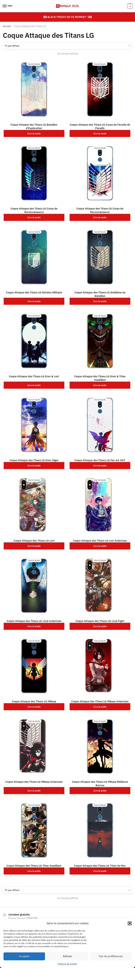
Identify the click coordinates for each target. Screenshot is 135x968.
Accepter (24, 956)
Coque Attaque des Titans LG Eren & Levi (34, 376)
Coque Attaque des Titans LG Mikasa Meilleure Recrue (100, 783)
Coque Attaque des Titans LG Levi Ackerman (100, 540)
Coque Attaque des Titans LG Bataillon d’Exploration (34, 126)
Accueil (7, 26)
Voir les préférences (111, 956)
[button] (129, 923)
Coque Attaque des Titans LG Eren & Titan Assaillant (100, 378)
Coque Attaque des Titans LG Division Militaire (34, 292)
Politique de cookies (67, 963)
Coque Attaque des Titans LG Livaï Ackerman (34, 621)
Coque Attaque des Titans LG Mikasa (34, 701)
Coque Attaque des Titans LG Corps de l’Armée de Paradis (100, 126)
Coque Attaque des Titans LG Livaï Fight (100, 621)
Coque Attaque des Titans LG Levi (34, 540)
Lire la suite (34, 133)
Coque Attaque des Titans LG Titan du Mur (100, 865)
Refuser (67, 956)
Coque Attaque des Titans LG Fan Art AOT (99, 460)
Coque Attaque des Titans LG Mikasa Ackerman (99, 701)
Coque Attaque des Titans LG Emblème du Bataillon (100, 294)
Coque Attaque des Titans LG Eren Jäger (34, 460)
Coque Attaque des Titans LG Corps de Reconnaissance (34, 210)
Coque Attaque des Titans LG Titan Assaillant (34, 865)
